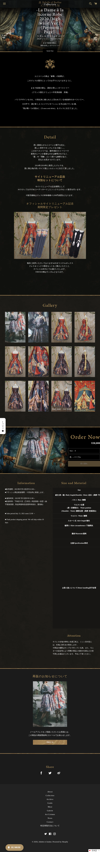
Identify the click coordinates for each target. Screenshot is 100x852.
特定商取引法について (50, 826)
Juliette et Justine (45, 842)
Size (71, 451)
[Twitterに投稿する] (50, 773)
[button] (94, 850)
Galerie (50, 811)
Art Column (50, 814)
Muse (50, 807)
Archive (50, 799)
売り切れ (84, 464)
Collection (50, 795)
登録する (50, 742)
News (50, 818)
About (50, 792)
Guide (50, 803)
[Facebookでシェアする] (41, 773)
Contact (50, 822)
